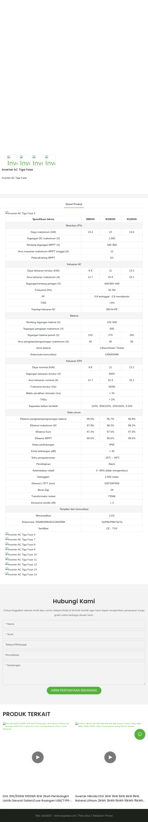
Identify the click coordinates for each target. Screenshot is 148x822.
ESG (49, 815)
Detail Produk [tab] (74, 204)
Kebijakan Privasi (102, 815)
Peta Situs (84, 815)
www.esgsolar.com (64, 815)
